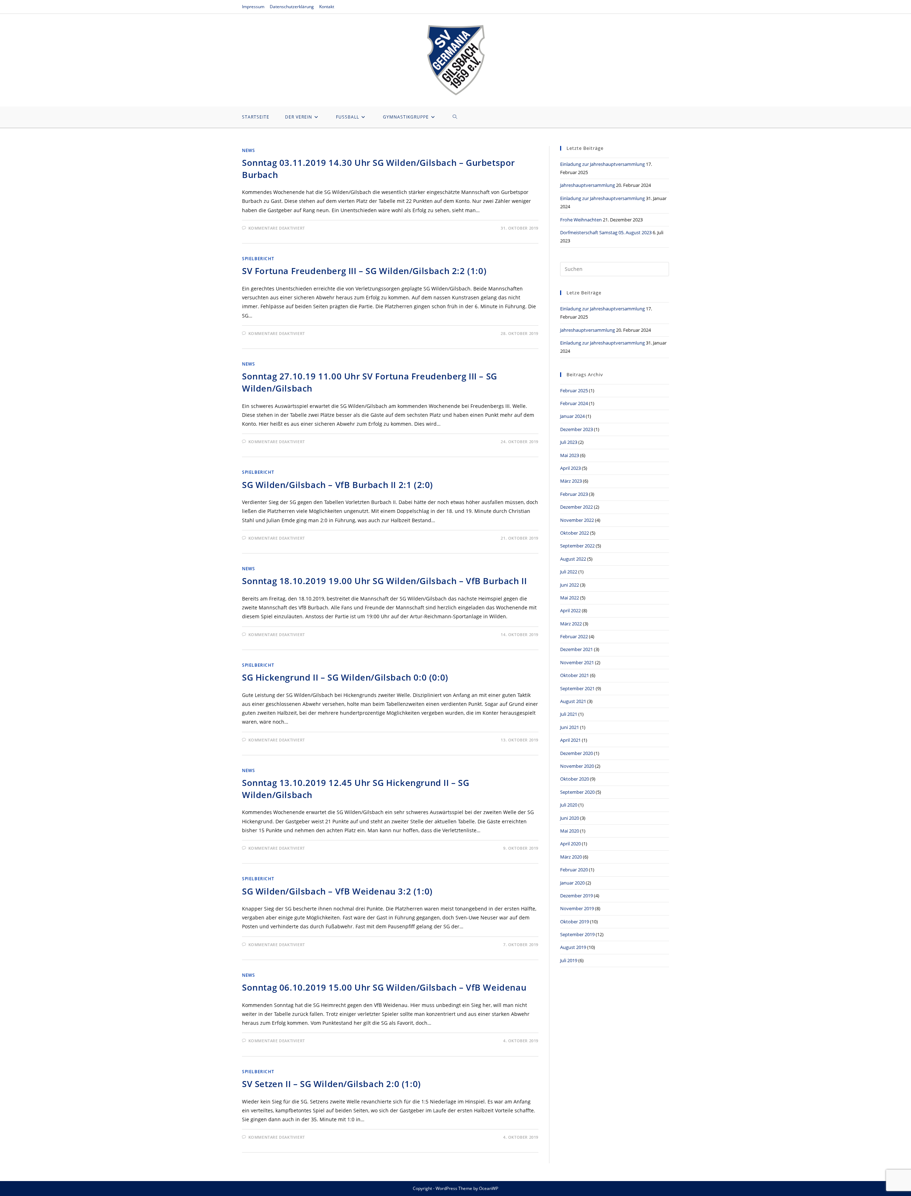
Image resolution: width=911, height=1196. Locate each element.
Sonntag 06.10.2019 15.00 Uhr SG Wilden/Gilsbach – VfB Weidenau (384, 987)
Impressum (253, 7)
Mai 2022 (569, 597)
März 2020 (571, 857)
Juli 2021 (568, 714)
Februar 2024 (574, 403)
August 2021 (573, 701)
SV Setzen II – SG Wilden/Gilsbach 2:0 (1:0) (331, 1084)
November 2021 (577, 662)
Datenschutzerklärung (292, 7)
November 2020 (577, 766)
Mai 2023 (569, 455)
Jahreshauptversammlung (587, 185)
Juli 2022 (568, 571)
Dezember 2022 (576, 507)
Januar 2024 (572, 416)
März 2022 (571, 623)
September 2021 (577, 688)
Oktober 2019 (574, 921)
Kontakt (326, 7)
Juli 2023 (568, 442)
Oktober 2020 (574, 779)
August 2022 (573, 559)
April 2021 (570, 740)
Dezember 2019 (576, 895)
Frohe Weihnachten (581, 219)
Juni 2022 (569, 585)
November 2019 (577, 908)
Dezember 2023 (576, 429)
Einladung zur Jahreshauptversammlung (602, 164)
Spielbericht (258, 259)
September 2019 (577, 934)
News (248, 150)
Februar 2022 (574, 636)
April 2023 (570, 468)
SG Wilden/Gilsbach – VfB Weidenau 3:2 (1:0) (337, 891)
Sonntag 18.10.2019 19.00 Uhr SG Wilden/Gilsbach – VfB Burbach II (384, 581)
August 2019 (573, 947)
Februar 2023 (574, 494)
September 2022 (577, 545)
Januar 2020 (572, 883)
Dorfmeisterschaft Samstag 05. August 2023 (606, 232)
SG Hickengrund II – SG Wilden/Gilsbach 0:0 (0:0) (345, 677)
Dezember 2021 (576, 649)
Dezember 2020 (576, 753)
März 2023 (571, 481)
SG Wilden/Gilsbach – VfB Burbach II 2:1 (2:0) (337, 485)
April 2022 (570, 610)
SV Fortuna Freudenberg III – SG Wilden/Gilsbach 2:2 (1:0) (364, 271)
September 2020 (577, 792)
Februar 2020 (574, 869)
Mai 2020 (569, 831)
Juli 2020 (568, 805)
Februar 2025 (574, 390)
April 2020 (570, 843)
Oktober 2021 (574, 675)
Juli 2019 (568, 960)
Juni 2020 (569, 818)
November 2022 (577, 520)
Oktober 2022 (574, 533)
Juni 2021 (569, 727)
